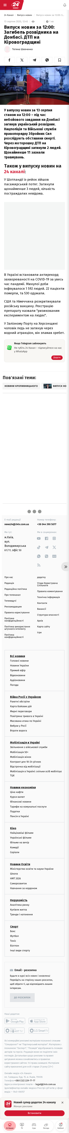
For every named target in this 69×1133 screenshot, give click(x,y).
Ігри (39, 632)
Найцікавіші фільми (21, 832)
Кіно (13, 828)
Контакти (42, 603)
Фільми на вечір (19, 842)
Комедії (14, 847)
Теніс (13, 940)
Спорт (14, 926)
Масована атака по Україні (25, 720)
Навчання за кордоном (23, 888)
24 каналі (14, 171)
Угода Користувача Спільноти (47, 584)
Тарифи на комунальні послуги (28, 806)
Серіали (14, 852)
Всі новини (17, 656)
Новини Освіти (20, 864)
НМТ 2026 (15, 878)
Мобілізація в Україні (25, 742)
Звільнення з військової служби (28, 747)
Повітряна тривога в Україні (26, 716)
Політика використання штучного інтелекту (17, 628)
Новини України (19, 665)
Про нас (8, 577)
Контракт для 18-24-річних (25, 761)
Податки (15, 811)
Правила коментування (50, 591)
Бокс (12, 931)
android (14, 1021)
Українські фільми (20, 837)
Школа (14, 873)
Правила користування (17, 612)
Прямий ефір (17, 670)
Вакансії (41, 609)
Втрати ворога (18, 730)
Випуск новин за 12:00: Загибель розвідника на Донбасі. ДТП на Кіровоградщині (50, 15)
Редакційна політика (15, 589)
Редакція (9, 583)
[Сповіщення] (65, 5)
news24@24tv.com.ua (16, 524)
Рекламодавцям (13, 607)
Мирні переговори (21, 711)
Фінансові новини (20, 801)
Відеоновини (17, 675)
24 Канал (9, 15)
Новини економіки (23, 787)
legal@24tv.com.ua (46, 1084)
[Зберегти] (59, 60)
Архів (40, 621)
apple (39, 1021)
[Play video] (34, 84)
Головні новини (19, 660)
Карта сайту (43, 627)
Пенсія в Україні (19, 816)
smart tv (14, 1031)
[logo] (15, 5)
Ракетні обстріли (20, 701)
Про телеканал (12, 595)
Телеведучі (10, 601)
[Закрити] (62, 1102)
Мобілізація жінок (20, 756)
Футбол (14, 936)
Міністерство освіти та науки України (31, 868)
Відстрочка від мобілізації (25, 766)
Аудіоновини (17, 680)
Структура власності (48, 615)
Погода (14, 684)
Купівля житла (18, 909)
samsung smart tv (39, 1031)
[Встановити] (34, 1108)
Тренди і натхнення (21, 914)
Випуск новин (25, 15)
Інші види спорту (20, 950)
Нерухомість (18, 900)
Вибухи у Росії (18, 725)
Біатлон (14, 945)
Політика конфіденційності (14, 619)
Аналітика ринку (19, 904)
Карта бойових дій (21, 706)
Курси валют (17, 796)
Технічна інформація (48, 597)
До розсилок (22, 997)
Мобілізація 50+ (19, 752)
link (38, 538)
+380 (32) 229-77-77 (25, 1080)
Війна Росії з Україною (25, 697)
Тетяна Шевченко (22, 49)
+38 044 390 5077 (46, 524)
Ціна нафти (16, 792)
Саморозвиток (18, 883)
